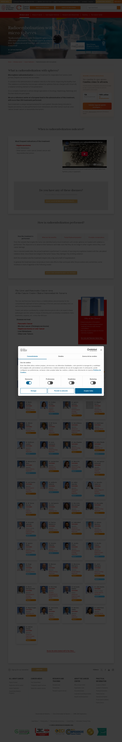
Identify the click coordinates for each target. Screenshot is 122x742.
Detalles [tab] (61, 356)
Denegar (33, 391)
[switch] (50, 382)
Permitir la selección (61, 391)
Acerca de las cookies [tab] (89, 356)
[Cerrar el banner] (101, 350)
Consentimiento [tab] (32, 356)
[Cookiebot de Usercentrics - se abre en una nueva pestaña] (88, 350)
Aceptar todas (88, 391)
